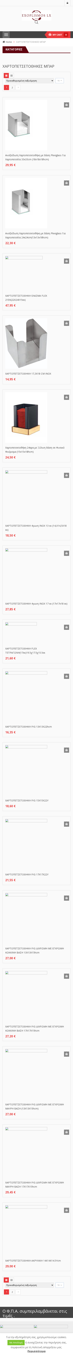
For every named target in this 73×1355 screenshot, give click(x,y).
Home (9, 41)
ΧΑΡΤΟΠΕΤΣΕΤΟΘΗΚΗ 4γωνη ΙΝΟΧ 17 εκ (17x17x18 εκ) (36, 603)
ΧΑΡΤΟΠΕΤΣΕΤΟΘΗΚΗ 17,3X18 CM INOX (28, 373)
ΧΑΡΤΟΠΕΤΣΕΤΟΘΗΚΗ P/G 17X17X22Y (26, 874)
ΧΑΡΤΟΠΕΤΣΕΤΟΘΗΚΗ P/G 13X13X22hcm (28, 726)
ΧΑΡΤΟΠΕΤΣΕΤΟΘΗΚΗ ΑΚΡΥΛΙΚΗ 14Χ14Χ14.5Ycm (33, 1260)
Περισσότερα (36, 1351)
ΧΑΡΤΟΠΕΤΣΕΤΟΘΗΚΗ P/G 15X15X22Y (26, 800)
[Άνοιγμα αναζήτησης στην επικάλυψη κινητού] (36, 22)
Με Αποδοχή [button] (16, 1342)
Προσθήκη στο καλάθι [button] (66, 104)
